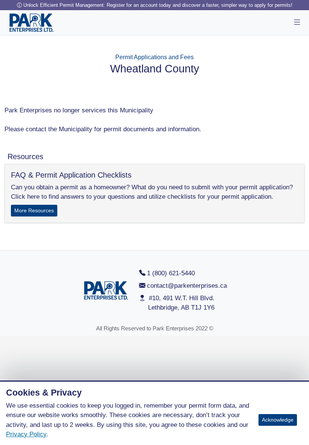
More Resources (34, 210)
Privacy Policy (26, 434)
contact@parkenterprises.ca (187, 285)
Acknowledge (278, 420)
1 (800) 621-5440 (171, 273)
